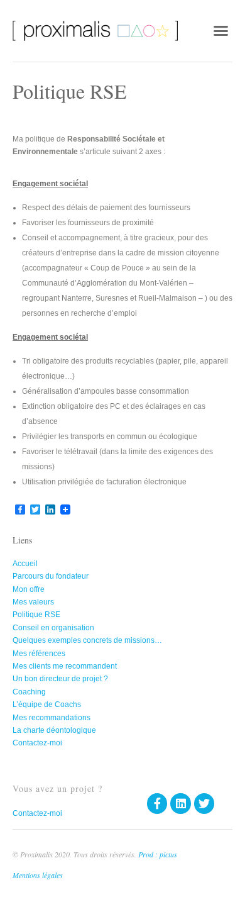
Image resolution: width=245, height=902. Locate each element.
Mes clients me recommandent (65, 666)
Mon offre (29, 589)
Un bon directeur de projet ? (60, 678)
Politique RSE (36, 614)
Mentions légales (38, 875)
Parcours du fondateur (51, 576)
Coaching (29, 692)
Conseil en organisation (53, 627)
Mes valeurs (33, 602)
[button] (221, 31)
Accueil (25, 563)
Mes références (39, 653)
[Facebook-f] (157, 803)
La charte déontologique (54, 730)
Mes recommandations (51, 717)
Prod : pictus (157, 854)
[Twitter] (204, 803)
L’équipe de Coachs (47, 704)
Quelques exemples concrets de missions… (87, 640)
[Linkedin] (180, 803)
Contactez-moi (37, 742)
